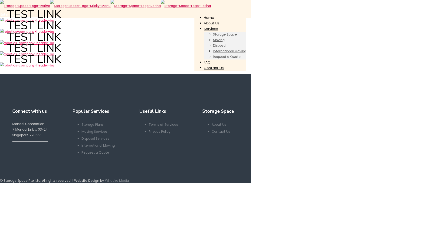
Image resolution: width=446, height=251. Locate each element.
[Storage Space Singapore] (105, 6)
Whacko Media (117, 180)
